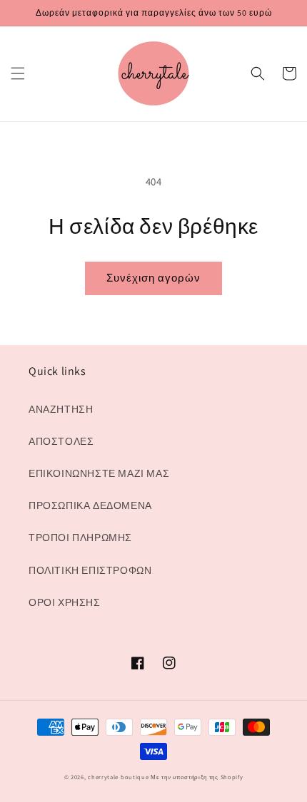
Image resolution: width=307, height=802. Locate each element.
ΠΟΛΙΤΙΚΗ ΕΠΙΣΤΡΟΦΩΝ (90, 570)
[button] (18, 73)
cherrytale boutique (118, 777)
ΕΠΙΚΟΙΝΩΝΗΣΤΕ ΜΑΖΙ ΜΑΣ (99, 473)
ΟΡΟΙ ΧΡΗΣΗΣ (65, 602)
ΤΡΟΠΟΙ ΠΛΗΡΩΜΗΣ (80, 537)
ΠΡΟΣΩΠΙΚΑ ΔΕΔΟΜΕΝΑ (90, 505)
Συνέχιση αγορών (153, 277)
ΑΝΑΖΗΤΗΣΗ (61, 409)
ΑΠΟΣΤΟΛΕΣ (61, 441)
